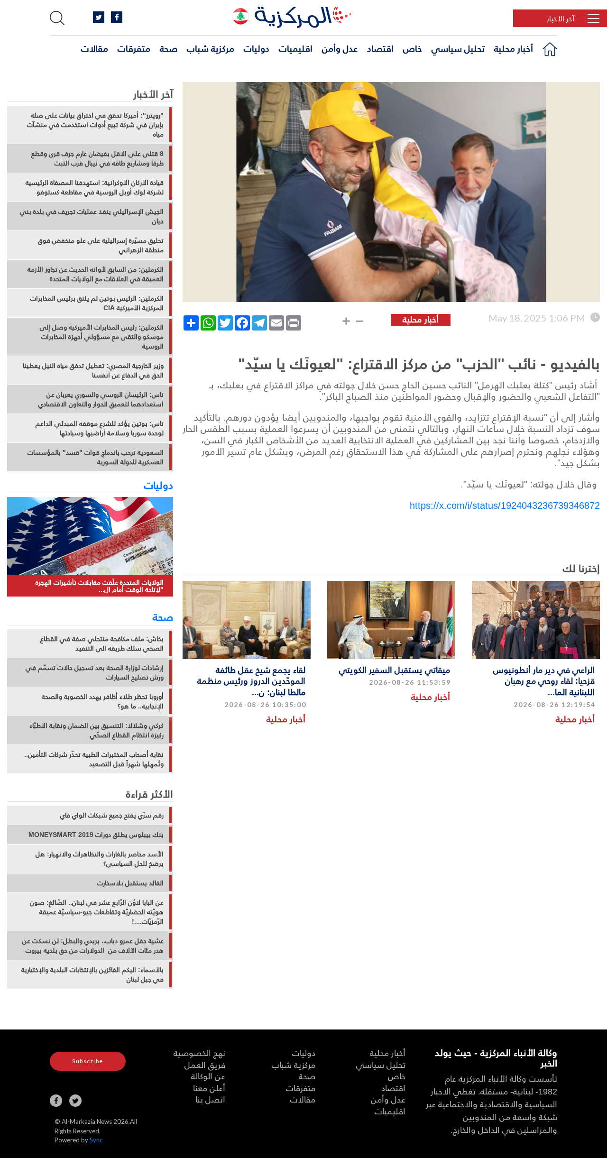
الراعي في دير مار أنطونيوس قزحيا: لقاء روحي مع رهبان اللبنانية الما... (544, 680)
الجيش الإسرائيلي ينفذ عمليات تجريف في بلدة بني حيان (92, 216)
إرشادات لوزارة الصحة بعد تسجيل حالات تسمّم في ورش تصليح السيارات (95, 672)
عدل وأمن (340, 47)
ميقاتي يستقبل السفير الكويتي (394, 669)
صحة (168, 47)
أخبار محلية (513, 47)
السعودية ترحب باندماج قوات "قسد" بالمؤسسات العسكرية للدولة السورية (96, 457)
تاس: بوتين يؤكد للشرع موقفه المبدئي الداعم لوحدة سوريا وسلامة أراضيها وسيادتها (100, 428)
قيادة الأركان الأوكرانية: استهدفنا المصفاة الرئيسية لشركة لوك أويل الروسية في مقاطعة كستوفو (95, 187)
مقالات (94, 47)
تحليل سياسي (458, 47)
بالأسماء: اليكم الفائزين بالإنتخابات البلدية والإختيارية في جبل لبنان (92, 974)
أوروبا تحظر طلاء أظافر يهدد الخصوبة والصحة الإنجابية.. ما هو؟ (103, 701)
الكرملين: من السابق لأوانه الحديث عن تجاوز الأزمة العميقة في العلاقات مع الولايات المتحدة (96, 274)
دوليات (256, 47)
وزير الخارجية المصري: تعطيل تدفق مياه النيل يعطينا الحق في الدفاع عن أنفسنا (93, 370)
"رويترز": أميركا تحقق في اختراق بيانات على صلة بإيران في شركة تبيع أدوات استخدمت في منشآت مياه (95, 124)
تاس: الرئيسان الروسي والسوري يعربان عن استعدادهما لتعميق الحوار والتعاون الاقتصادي (101, 399)
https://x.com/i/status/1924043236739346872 (505, 505)
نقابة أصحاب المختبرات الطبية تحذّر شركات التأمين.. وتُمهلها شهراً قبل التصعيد (94, 759)
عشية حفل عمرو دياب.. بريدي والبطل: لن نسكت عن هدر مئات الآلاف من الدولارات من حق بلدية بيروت (93, 945)
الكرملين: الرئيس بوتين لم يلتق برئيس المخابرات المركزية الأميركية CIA (97, 303)
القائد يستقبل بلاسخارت (130, 883)
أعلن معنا (209, 1087)
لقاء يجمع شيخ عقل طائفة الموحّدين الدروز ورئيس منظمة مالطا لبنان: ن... (251, 680)
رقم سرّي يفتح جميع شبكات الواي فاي (112, 815)
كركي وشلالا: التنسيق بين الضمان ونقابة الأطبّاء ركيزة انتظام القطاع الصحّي (96, 730)
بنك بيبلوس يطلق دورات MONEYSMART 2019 (96, 834)
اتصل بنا (210, 1099)
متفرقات (134, 47)
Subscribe (87, 1061)
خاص (412, 47)
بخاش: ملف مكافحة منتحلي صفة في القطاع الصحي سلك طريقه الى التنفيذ (102, 643)
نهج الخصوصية (199, 1052)
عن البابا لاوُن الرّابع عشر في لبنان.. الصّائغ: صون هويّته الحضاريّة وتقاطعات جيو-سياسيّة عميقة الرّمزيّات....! (97, 912)
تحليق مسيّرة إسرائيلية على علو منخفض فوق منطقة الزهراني (101, 245)
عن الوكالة (208, 1075)
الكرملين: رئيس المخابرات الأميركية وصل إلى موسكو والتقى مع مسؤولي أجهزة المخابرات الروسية (102, 336)
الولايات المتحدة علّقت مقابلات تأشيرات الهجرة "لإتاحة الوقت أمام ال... (100, 586)
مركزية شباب (210, 47)
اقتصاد (380, 47)
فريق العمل (204, 1064)
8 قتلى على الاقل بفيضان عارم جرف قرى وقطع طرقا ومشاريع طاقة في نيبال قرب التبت (97, 158)
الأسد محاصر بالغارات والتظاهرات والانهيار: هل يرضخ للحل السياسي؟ (100, 858)
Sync (96, 1140)
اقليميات (296, 47)
